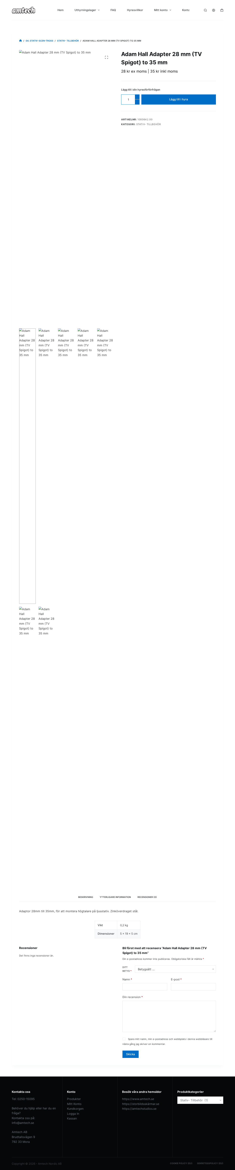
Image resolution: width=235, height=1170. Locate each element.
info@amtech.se (23, 1123)
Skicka (130, 1054)
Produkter (74, 1099)
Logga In (73, 1113)
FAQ (113, 10)
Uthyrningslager (85, 10)
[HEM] (20, 40)
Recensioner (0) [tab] (147, 897)
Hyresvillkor (135, 10)
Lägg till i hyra (178, 99)
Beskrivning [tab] (85, 897)
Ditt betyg (126, 969)
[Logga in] (213, 10)
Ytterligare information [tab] (115, 897)
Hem (60, 10)
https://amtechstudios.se (139, 1108)
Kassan (72, 1118)
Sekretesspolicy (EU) (210, 1163)
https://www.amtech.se (138, 1099)
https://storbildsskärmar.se (140, 1104)
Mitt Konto (74, 1104)
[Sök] (205, 10)
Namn (127, 979)
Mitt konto (161, 10)
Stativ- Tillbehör (148, 124)
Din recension (132, 997)
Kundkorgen (75, 1108)
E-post (176, 979)
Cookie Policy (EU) (181, 1163)
